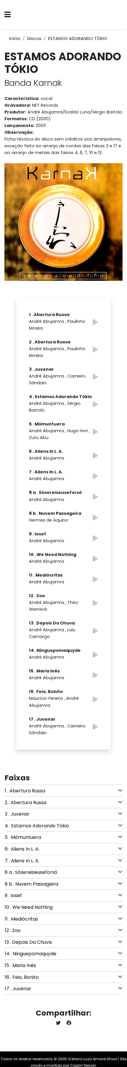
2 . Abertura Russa (25, 802)
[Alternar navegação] (7, 15)
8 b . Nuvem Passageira (31, 884)
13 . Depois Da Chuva (28, 942)
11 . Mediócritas (21, 919)
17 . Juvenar (18, 988)
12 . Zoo (13, 930)
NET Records (45, 105)
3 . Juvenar (17, 814)
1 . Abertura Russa (25, 790)
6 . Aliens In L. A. (22, 849)
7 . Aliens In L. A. (22, 860)
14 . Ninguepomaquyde (30, 953)
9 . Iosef (13, 895)
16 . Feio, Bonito (22, 977)
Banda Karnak (33, 83)
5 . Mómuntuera (23, 837)
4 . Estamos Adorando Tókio (37, 825)
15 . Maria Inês (20, 965)
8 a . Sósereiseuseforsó (31, 872)
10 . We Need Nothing (29, 907)
